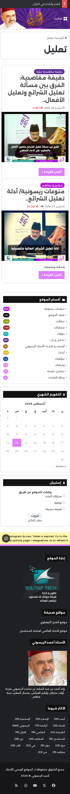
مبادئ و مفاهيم (52, 185)
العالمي (38, 732)
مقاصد (58, 752)
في (30, 745)
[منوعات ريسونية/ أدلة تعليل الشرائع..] (35, 236)
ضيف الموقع (56, 315)
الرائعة (41, 725)
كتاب (15, 745)
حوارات (61, 333)
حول (45, 745)
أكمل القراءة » (52, 172)
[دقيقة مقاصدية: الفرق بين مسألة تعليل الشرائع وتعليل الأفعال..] (35, 137)
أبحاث (61, 352)
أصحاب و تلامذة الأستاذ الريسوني (45, 346)
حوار (60, 745)
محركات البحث (53, 496)
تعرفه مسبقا (54, 509)
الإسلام (42, 718)
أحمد (59, 718)
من (42, 752)
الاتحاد (59, 725)
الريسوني (21, 725)
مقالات (60, 321)
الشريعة (58, 732)
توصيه (58, 502)
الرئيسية (60, 37)
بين (18, 738)
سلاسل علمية (56, 371)
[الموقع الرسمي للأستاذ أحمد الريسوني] (35, 18)
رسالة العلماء (56, 377)
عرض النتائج (35, 520)
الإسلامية (22, 718)
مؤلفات (60, 358)
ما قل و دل (57, 340)
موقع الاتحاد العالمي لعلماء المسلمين (43, 630)
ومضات (60, 365)
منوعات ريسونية (54, 308)
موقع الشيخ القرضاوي (53, 622)
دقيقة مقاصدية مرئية (49, 71)
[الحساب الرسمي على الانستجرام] (6, 538)
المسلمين (57, 738)
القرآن (20, 732)
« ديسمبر (61, 465)
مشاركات (59, 327)
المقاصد (36, 738)
